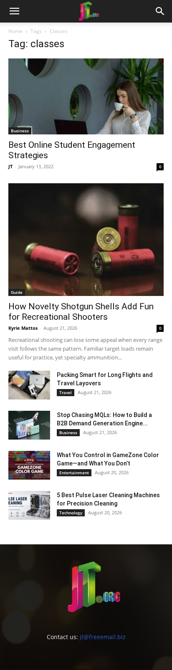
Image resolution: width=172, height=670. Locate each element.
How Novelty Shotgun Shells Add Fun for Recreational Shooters (81, 311)
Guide (17, 292)
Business (20, 131)
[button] (14, 11)
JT (10, 166)
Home (15, 31)
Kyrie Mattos (23, 328)
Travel (65, 392)
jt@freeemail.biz (103, 637)
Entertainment (74, 472)
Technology (70, 513)
